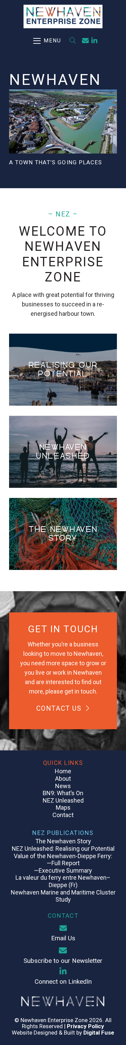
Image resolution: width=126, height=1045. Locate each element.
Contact (63, 814)
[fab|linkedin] (62, 971)
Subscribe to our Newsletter (63, 961)
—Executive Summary (63, 870)
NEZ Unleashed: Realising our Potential (63, 848)
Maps (63, 807)
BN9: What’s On (63, 793)
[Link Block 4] (63, 452)
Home (63, 771)
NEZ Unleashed (63, 800)
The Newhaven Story (63, 841)
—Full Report (63, 863)
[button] (47, 40)
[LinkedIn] (94, 40)
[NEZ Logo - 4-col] (63, 16)
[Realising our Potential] (63, 370)
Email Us (63, 938)
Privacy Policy (85, 1026)
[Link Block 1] (63, 534)
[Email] (85, 40)
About (63, 778)
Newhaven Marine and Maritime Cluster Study (63, 896)
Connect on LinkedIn (63, 981)
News (63, 785)
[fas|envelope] (63, 928)
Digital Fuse (98, 1032)
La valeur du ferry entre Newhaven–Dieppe (63, 881)
